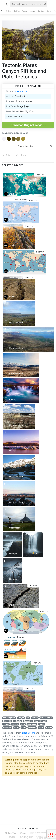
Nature (41, 724)
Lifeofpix (13, 450)
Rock (23, 724)
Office (8, 11)
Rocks (16, 727)
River (37, 721)
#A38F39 (23, 139)
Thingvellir (7, 721)
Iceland (35, 718)
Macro (32, 11)
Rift (28, 718)
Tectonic (15, 724)
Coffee (17, 11)
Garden (41, 11)
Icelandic (17, 721)
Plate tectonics (46, 718)
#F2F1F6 (4, 139)
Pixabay (12, 399)
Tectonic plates (9, 718)
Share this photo (26, 146)
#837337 (18, 139)
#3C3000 (9, 139)
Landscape (31, 724)
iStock (11, 194)
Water (41, 727)
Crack (43, 721)
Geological (28, 721)
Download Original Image (27, 125)
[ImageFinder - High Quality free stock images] (6, 4)
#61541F (14, 139)
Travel (24, 11)
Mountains (7, 727)
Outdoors (32, 727)
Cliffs (23, 727)
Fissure (6, 724)
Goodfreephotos (17, 322)
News (48, 11)
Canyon (21, 718)
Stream (49, 727)
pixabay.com (21, 91)
